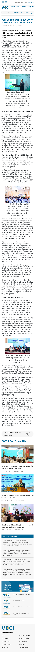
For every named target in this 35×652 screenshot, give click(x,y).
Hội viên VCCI (23, 641)
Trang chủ (3, 13)
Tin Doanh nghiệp (6, 644)
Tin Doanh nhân (5, 641)
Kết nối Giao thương (24, 635)
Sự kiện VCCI (4, 647)
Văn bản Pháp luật (24, 647)
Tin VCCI (9, 13)
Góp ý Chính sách (24, 638)
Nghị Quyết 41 (23, 644)
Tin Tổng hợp (4, 638)
